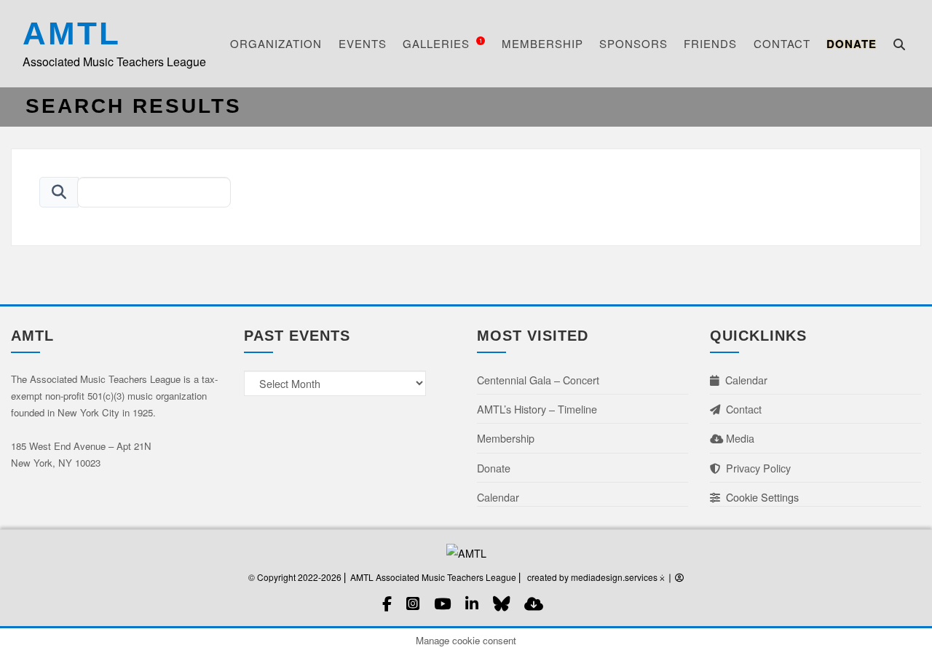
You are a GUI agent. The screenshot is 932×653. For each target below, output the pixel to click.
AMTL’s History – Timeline (537, 408)
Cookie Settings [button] (759, 496)
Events (363, 43)
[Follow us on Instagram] (412, 603)
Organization (276, 43)
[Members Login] (679, 577)
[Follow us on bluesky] (501, 603)
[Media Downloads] (533, 603)
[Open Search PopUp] (899, 44)
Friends (710, 43)
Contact (782, 43)
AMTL (72, 33)
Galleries (443, 43)
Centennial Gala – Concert (538, 379)
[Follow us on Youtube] (442, 603)
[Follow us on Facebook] (387, 603)
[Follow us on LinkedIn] (471, 603)
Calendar (498, 496)
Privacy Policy (755, 467)
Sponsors (633, 43)
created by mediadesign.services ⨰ (596, 577)
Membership (542, 43)
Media (738, 438)
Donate (851, 44)
